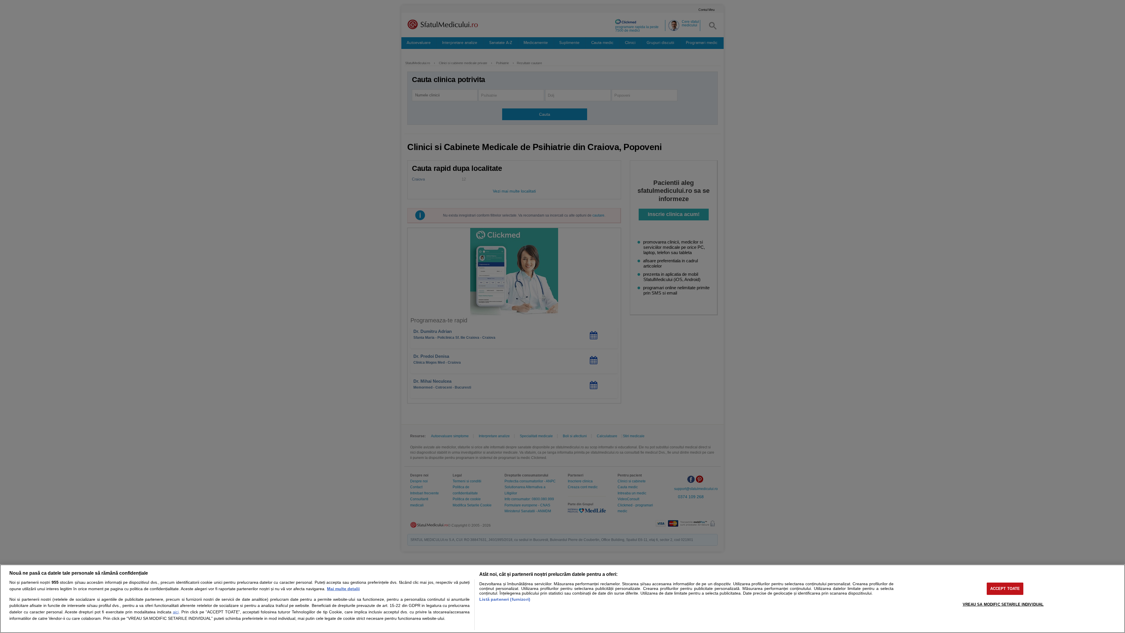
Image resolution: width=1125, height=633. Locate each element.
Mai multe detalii (343, 588)
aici (176, 612)
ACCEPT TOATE (1005, 588)
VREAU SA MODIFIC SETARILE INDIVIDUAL (1003, 604)
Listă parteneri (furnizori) (504, 599)
